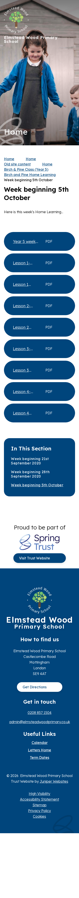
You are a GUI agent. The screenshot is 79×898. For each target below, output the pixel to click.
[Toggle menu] (69, 12)
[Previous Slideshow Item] (70, 73)
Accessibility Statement (39, 799)
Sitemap (39, 805)
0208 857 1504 (40, 712)
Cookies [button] (39, 816)
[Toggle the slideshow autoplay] (70, 86)
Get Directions (35, 687)
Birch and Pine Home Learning (30, 174)
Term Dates (39, 757)
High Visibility (39, 793)
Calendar (40, 742)
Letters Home (39, 750)
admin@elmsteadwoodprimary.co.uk (39, 722)
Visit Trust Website (34, 558)
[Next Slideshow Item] (70, 59)
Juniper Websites (54, 781)
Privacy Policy (39, 810)
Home (9, 159)
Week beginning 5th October (28, 180)
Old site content (17, 164)
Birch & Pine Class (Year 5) (26, 169)
